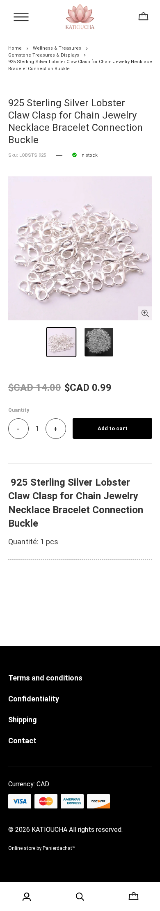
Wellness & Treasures (57, 48)
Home (15, 48)
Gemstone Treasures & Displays (43, 55)
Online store (21, 848)
